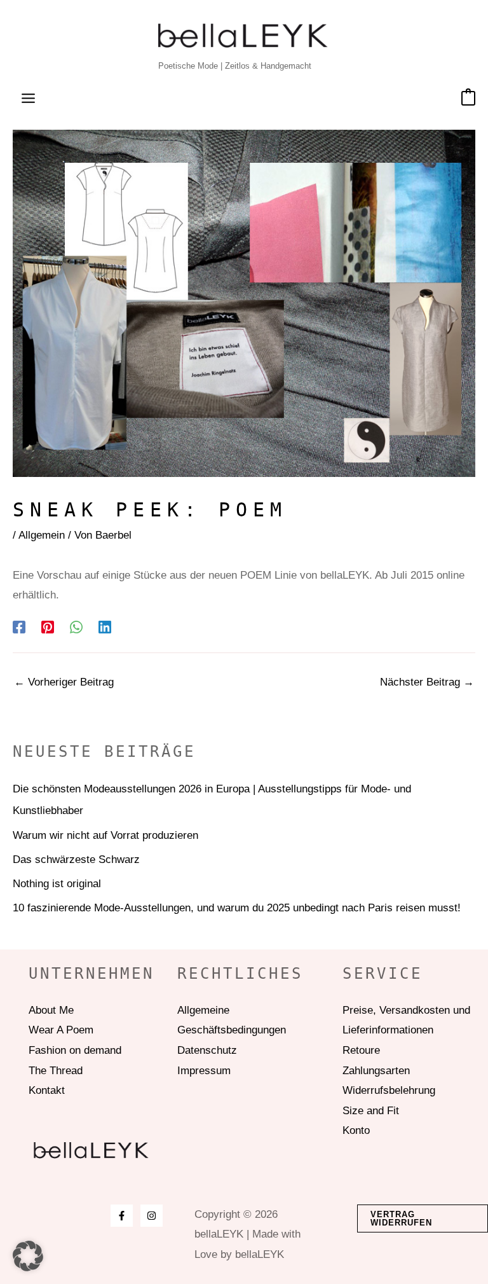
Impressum (204, 1071)
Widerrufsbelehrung (388, 1090)
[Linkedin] (104, 626)
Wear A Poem (61, 1030)
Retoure (361, 1050)
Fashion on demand (75, 1050)
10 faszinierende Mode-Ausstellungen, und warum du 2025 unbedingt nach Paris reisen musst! (237, 908)
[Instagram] (151, 1216)
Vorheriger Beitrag (64, 682)
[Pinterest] (47, 626)
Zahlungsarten (376, 1071)
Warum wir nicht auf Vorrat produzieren (105, 835)
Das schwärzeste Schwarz (76, 859)
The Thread (56, 1071)
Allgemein (41, 535)
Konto (356, 1130)
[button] (422, 1218)
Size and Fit (370, 1111)
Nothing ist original (57, 884)
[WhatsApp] (76, 626)
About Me (51, 1010)
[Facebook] (19, 626)
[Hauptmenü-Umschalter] (28, 98)
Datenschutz (207, 1050)
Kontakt (47, 1090)
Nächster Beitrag (427, 682)
